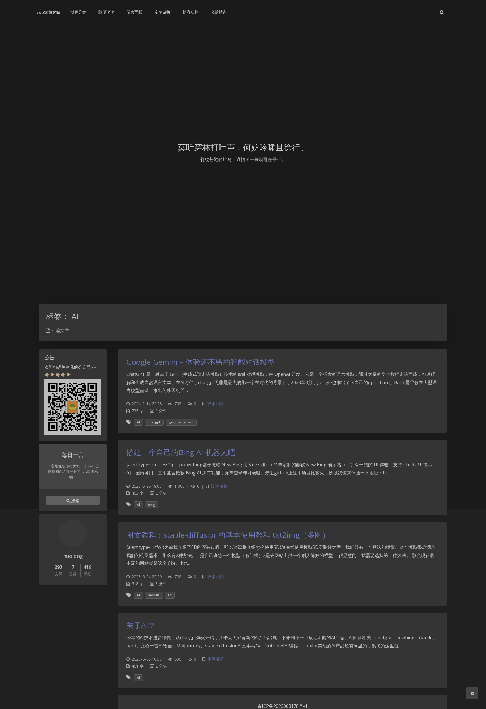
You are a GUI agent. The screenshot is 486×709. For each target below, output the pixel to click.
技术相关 (215, 403)
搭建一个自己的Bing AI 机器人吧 (180, 452)
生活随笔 (215, 659)
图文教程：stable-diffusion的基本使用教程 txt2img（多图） (228, 535)
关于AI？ (141, 625)
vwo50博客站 (48, 12)
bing (151, 504)
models (154, 595)
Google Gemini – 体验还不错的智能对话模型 (200, 362)
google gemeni (181, 422)
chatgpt (154, 422)
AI (138, 422)
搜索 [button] (74, 500)
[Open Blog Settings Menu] (472, 693)
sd (170, 595)
